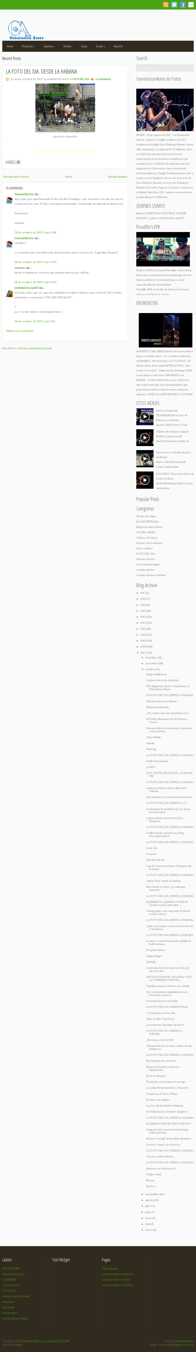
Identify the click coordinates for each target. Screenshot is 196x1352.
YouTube (165, 294)
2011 (143, 629)
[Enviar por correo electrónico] (8, 162)
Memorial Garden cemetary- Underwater (163, 1068)
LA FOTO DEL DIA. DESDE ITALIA (167, 1007)
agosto (149, 1200)
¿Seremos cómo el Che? (160, 1040)
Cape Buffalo (153, 737)
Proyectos (28, 46)
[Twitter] (174, 4)
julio (148, 1206)
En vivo (100, 46)
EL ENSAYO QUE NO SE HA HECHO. (168, 1123)
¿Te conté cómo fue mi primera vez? (167, 713)
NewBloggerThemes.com (181, 1345)
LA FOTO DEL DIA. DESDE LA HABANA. (164, 1032)
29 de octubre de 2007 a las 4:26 (35, 321)
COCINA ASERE (145, 532)
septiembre (152, 1194)
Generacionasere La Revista (16, 1296)
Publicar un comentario (20, 331)
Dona (84, 46)
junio (148, 1212)
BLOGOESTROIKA (147, 521)
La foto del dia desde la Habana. (165, 1105)
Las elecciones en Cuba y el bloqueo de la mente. (168, 867)
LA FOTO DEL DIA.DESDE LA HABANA (169, 695)
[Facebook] (182, 4)
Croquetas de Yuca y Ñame (162, 1094)
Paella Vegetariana (157, 761)
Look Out (152, 848)
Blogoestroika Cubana (149, 527)
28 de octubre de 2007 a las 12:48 (35, 232)
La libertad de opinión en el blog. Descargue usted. (165, 834)
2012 (143, 622)
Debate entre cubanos (149, 543)
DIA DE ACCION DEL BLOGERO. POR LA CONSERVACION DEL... (168, 978)
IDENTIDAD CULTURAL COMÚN (166, 213)
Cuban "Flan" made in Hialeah (163, 881)
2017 (143, 593)
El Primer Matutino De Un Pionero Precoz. (166, 720)
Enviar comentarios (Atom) (35, 348)
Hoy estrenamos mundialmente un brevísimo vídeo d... (166, 993)
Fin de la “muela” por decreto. (163, 1144)
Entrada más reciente (16, 176)
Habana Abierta (145, 559)
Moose (150, 1180)
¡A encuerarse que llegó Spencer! (165, 1025)
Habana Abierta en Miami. (161, 701)
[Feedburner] (191, 4)
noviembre (152, 663)
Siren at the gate (156, 1076)
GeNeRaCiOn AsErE (26, 288)
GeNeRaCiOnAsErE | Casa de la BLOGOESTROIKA (45, 1341)
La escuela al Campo (148, 564)
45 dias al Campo (146, 516)
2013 (143, 616)
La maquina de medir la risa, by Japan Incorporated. (168, 810)
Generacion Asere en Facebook (117, 1274)
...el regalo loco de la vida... (161, 1013)
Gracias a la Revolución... (160, 1156)
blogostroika (8, 1307)
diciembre (151, 657)
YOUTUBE (186, 394)
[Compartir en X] (15, 162)
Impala (150, 743)
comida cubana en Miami (151, 575)
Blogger (18, 1345)
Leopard (151, 854)
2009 (143, 640)
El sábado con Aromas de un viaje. (166, 1081)
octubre (150, 669)
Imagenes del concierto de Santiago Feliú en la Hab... (167, 1131)
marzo (149, 1230)
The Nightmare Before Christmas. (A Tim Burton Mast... (167, 688)
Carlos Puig (156, 187)
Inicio (68, 176)
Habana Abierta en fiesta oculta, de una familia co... (169, 1047)
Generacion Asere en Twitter (116, 1279)
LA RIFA (151, 767)
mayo (148, 1218)
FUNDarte (161, 197)
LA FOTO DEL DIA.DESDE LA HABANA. (170, 842)
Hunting (151, 749)
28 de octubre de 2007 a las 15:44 (35, 282)
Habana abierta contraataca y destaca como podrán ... (169, 730)
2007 (143, 652)
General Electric (24, 194)
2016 (143, 599)
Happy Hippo (154, 956)
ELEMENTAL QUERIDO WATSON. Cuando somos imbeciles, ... (167, 903)
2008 (143, 646)
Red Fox (151, 1186)
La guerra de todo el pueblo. (162, 680)
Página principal (110, 1268)
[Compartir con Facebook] (18, 162)
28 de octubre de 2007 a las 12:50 (35, 262)
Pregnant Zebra (155, 950)
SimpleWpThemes (184, 1341)
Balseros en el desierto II (161, 1168)
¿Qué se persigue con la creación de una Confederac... (169, 927)
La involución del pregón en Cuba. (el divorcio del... (167, 969)
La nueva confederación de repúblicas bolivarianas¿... (168, 942)
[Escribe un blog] (11, 162)
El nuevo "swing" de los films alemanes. (169, 1138)
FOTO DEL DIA (81, 79)
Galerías (49, 46)
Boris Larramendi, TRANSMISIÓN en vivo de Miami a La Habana (171, 415)
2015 (143, 605)
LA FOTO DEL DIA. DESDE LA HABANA (41, 71)
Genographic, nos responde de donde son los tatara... (168, 912)
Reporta (118, 46)
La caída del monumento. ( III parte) (167, 1087)
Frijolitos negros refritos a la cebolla (167, 986)
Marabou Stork (155, 860)
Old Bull (150, 962)
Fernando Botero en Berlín (162, 1001)
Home (10, 46)
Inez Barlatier (144, 182)
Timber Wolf (153, 1174)
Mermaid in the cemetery (161, 1060)
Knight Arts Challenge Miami (168, 144)
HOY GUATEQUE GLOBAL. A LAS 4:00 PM (169, 774)
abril (148, 1224)
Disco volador (144, 548)
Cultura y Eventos (146, 537)
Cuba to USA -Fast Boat (160, 1019)
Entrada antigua (117, 176)
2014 (143, 611)
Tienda (68, 46)
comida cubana (145, 569)
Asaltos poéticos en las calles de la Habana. (166, 789)
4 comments (103, 79)
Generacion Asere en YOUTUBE (117, 1285)
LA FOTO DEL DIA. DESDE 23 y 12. (166, 803)
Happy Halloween (156, 674)
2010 (143, 634)
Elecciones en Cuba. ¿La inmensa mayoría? (165, 888)
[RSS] (165, 4)
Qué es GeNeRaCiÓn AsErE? (167, 218)
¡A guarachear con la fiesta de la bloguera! (164, 819)
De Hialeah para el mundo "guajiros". (167, 1111)
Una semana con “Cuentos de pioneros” (169, 797)
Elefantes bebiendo (157, 707)
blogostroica (8, 1302)
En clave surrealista (157, 1099)
